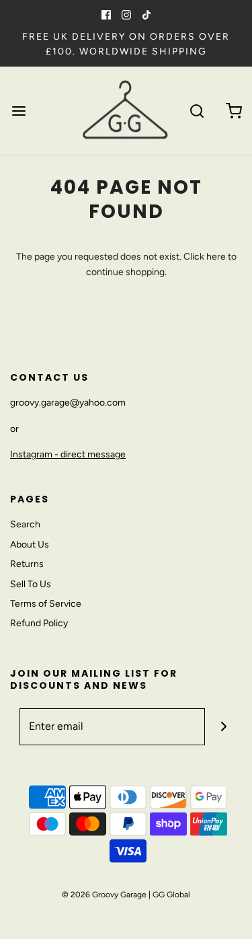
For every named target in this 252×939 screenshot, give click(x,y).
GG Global (171, 894)
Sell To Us (30, 584)
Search (25, 524)
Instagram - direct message (68, 454)
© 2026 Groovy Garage (104, 894)
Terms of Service (45, 603)
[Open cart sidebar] (233, 110)
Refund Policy (39, 623)
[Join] (223, 726)
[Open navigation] (18, 110)
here (216, 256)
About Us (29, 544)
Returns (27, 564)
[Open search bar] (196, 110)
